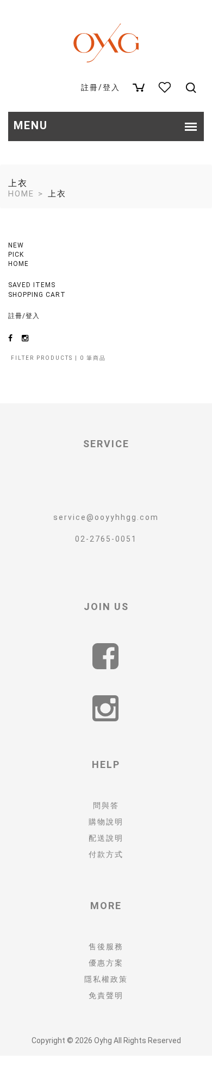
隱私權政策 (106, 979)
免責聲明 (106, 995)
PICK (16, 254)
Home (21, 194)
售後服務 (106, 946)
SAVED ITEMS (31, 285)
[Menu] (190, 93)
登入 (111, 87)
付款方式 (106, 854)
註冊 (89, 87)
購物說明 (106, 821)
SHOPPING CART (37, 295)
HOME (18, 264)
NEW (16, 245)
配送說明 (106, 838)
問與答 (106, 805)
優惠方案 (106, 963)
